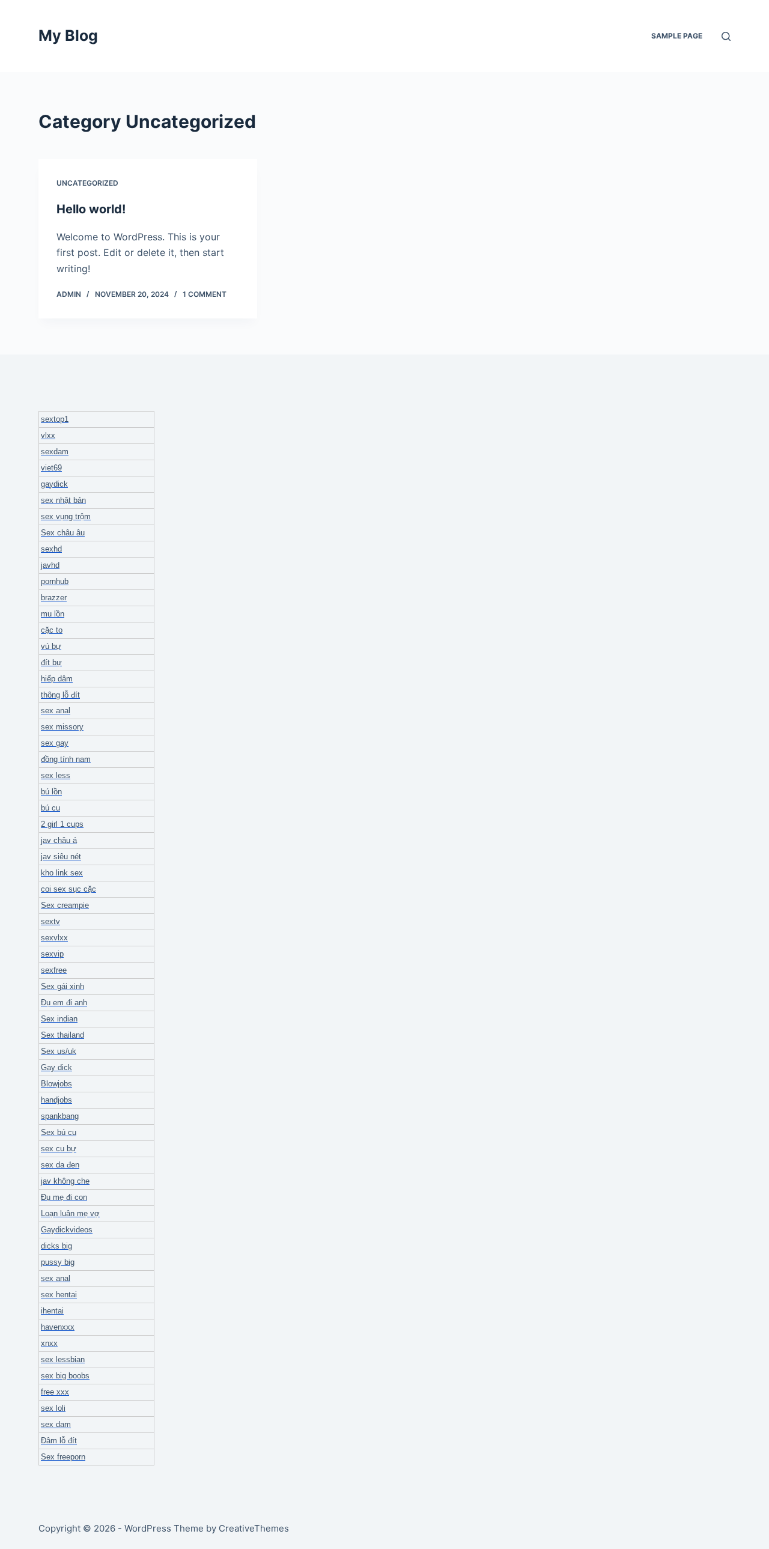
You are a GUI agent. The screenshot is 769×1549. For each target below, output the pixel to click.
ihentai (52, 1310)
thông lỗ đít (60, 694)
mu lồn (52, 613)
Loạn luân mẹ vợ (70, 1213)
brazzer (54, 597)
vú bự (51, 646)
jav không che (65, 1180)
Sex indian (59, 1018)
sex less (55, 775)
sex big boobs (65, 1375)
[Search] (726, 36)
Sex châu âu (63, 532)
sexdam (54, 451)
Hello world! (91, 209)
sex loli (53, 1408)
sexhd (51, 548)
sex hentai (59, 1294)
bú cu (50, 807)
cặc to (51, 630)
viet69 (51, 467)
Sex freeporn (63, 1456)
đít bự (51, 662)
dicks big (56, 1245)
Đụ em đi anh (64, 1002)
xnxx (49, 1343)
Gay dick (56, 1067)
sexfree (54, 970)
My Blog (68, 35)
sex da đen (60, 1164)
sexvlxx (54, 937)
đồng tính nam (66, 759)
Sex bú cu (58, 1132)
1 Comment (204, 294)
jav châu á (59, 840)
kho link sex (62, 872)
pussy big (57, 1262)
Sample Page (676, 35)
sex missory (62, 726)
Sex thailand (62, 1034)
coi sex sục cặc (68, 888)
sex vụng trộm (66, 516)
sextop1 (54, 419)
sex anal (55, 710)
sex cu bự (58, 1148)
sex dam (56, 1424)
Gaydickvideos (67, 1229)
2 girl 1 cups (62, 824)
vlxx (48, 435)
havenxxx (57, 1326)
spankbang (60, 1116)
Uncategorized (87, 182)
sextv (50, 921)
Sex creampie (65, 905)
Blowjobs (56, 1083)
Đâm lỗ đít (59, 1440)
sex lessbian (63, 1359)
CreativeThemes (254, 1528)
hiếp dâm (57, 678)
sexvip (52, 953)
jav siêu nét (61, 856)
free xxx (55, 1391)
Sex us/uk (58, 1051)
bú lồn (51, 791)
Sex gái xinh (62, 986)
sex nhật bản (63, 500)
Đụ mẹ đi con (64, 1197)
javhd (50, 565)
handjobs (56, 1099)
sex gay (54, 742)
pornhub (54, 581)
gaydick (54, 483)
